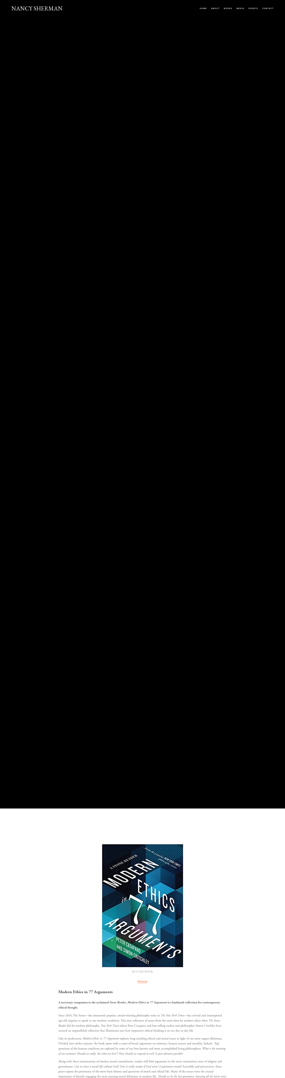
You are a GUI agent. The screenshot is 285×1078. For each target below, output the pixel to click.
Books (228, 8)
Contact (268, 8)
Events (253, 8)
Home (203, 8)
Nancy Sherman (37, 8)
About (215, 8)
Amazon (142, 981)
